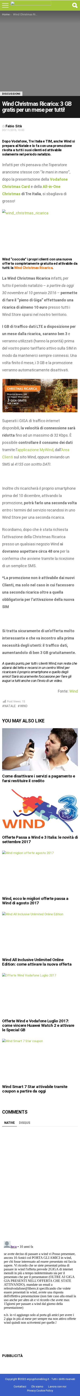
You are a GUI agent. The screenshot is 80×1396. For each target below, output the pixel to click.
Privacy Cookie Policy (40, 1390)
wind (24, 706)
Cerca (74, 5)
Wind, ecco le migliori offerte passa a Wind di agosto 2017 (35, 900)
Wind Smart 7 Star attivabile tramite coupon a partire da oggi (34, 1089)
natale (10, 706)
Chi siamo (37, 1386)
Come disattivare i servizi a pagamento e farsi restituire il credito (38, 778)
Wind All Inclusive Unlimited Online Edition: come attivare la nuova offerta (37, 962)
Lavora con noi (57, 1386)
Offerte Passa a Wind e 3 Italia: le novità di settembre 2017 (40, 839)
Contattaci (20, 1386)
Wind (73, 691)
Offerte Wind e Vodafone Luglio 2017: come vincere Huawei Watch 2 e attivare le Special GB (38, 1025)
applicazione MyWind (35, 449)
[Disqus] (40, 1182)
